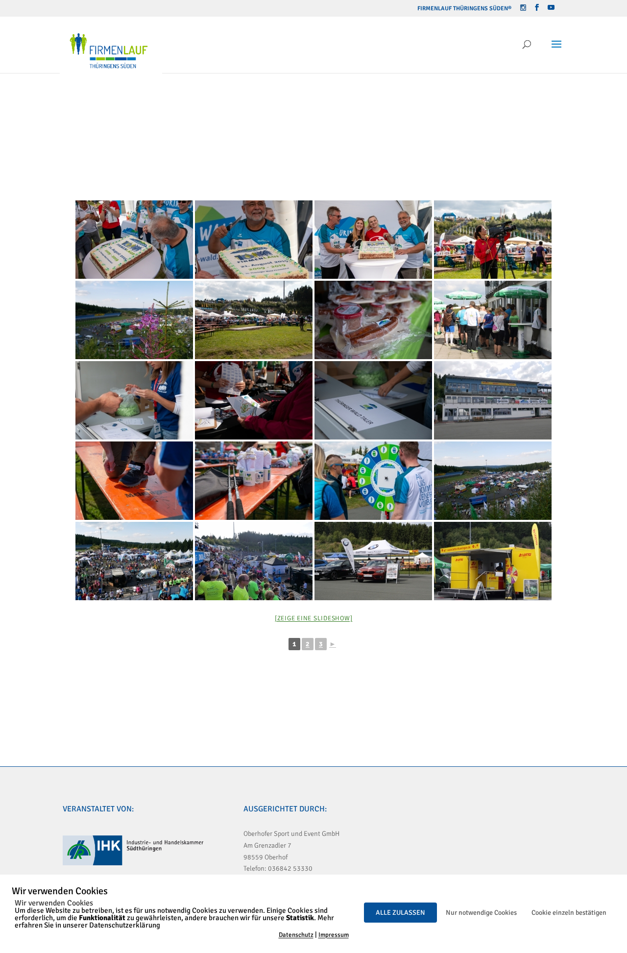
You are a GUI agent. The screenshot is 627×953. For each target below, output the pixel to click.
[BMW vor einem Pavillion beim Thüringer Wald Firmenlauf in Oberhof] (373, 561)
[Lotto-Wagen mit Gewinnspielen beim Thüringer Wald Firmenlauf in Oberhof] (493, 561)
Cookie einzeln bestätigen (568, 912)
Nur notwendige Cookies (481, 912)
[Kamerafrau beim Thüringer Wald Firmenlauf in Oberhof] (493, 239)
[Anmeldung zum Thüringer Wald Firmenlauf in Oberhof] (134, 400)
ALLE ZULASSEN (400, 912)
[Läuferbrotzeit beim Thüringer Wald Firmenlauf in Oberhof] (373, 320)
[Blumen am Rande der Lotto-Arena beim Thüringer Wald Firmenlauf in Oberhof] (134, 320)
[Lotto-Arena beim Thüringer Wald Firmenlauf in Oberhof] (493, 400)
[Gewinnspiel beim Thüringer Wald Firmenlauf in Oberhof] (373, 480)
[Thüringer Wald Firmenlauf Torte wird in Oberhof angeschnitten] (134, 239)
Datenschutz (296, 935)
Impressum (333, 935)
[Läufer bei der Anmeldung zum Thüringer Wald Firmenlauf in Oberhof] (493, 320)
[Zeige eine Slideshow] (314, 618)
